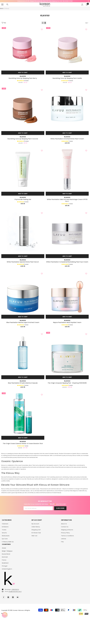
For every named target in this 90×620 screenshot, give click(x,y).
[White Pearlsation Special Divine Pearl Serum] (22, 231)
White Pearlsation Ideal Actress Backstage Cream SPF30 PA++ (67, 200)
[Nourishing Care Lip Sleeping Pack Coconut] (22, 108)
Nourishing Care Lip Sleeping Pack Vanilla (67, 78)
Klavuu (7, 8)
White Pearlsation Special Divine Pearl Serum (23, 262)
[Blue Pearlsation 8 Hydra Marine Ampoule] (22, 352)
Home (1, 8)
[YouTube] (17, 597)
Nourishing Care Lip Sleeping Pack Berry (23, 78)
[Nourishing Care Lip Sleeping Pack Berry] (22, 48)
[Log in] (82, 4)
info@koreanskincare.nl (15, 591)
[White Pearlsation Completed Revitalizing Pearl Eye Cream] (67, 231)
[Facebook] (3, 597)
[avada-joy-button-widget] (4, 615)
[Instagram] (8, 597)
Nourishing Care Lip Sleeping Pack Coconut (22, 139)
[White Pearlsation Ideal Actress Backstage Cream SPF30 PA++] (67, 169)
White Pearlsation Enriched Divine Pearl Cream (67, 139)
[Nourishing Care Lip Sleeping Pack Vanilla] (67, 48)
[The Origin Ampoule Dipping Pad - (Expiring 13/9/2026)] (67, 352)
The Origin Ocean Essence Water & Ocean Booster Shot (23, 444)
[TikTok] (13, 597)
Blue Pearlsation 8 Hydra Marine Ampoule (23, 383)
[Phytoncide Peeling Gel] (22, 169)
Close (88, 1)
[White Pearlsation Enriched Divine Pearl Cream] (67, 108)
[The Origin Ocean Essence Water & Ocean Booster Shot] (22, 413)
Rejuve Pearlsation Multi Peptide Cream (67, 322)
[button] (43, 23)
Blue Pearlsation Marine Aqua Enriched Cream (22, 322)
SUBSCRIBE (60, 508)
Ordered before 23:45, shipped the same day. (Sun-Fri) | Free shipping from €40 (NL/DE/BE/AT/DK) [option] (45, 1)
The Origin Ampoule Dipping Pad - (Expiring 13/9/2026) (67, 383)
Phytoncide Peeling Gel (23, 199)
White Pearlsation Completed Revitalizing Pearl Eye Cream (67, 262)
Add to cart (23, 72)
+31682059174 (15, 589)
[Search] (7, 4)
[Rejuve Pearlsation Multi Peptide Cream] (67, 292)
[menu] (2, 4)
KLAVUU (23, 76)
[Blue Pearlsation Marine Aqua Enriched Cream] (22, 292)
